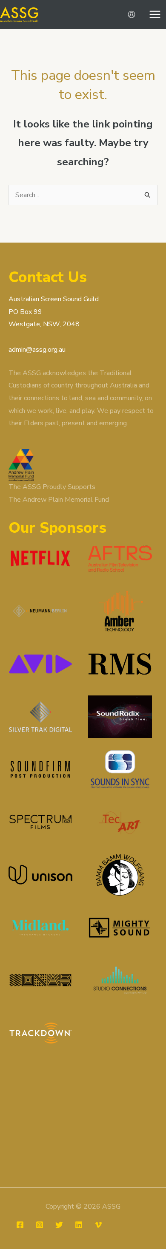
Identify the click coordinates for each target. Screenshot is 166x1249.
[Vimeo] (98, 1225)
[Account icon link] (131, 14)
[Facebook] (20, 1225)
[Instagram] (39, 1225)
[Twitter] (59, 1225)
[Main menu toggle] (155, 14)
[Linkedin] (79, 1225)
